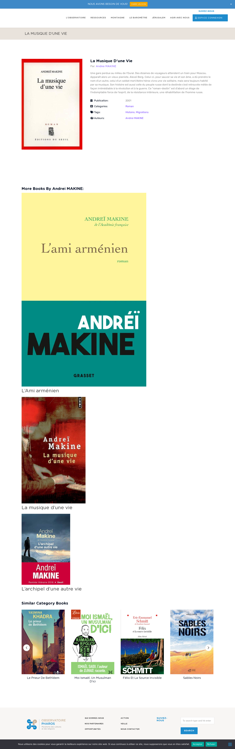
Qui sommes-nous (94, 718)
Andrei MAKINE (106, 66)
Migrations (142, 112)
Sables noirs (192, 678)
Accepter (197, 744)
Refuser (211, 744)
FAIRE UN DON (138, 4)
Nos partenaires (94, 723)
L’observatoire (76, 18)
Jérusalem (158, 18)
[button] (26, 647)
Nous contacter (130, 729)
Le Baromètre (138, 18)
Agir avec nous (179, 18)
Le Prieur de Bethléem (43, 678)
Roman (129, 106)
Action (125, 718)
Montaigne (118, 18)
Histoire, (130, 112)
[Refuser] (230, 744)
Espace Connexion (210, 18)
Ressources (98, 18)
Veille (124, 723)
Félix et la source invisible (142, 678)
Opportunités (93, 729)
